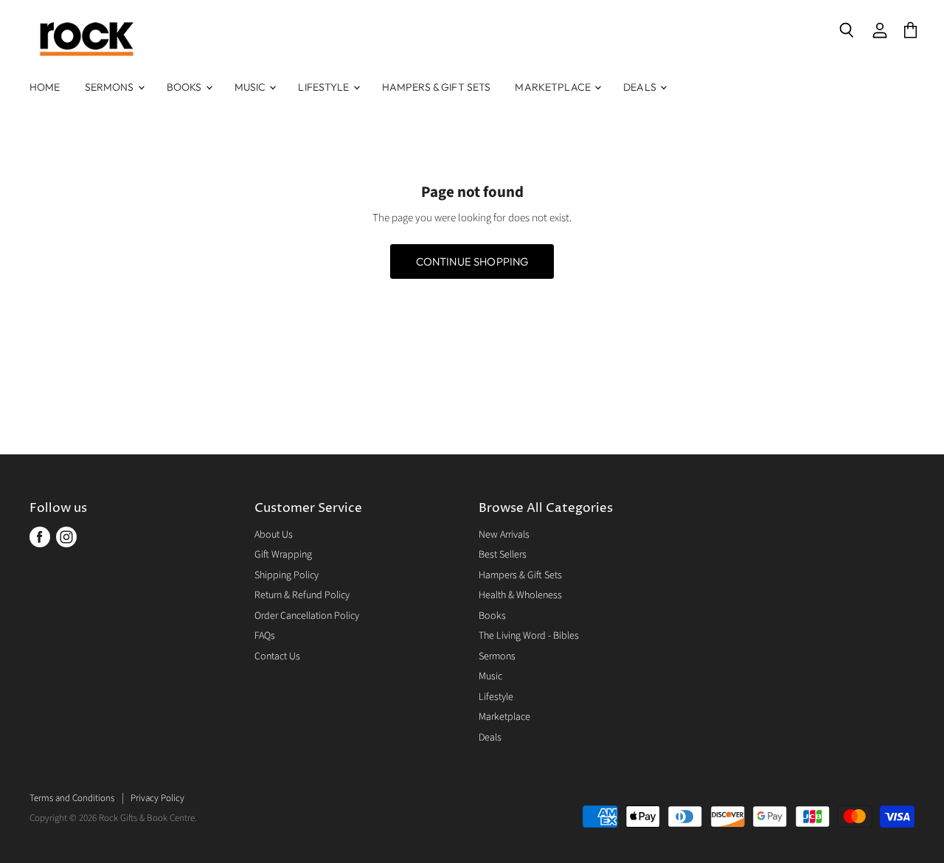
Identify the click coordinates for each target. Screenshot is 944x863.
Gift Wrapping (283, 554)
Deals (641, 87)
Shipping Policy (286, 575)
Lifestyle (324, 87)
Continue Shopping (472, 261)
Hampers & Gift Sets (436, 87)
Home (45, 87)
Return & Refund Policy (302, 595)
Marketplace (554, 87)
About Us (273, 534)
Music (251, 87)
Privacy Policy (157, 798)
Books (185, 87)
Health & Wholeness (520, 595)
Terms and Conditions (72, 798)
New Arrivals (504, 534)
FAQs (264, 635)
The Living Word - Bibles (529, 635)
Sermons (110, 87)
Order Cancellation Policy (306, 616)
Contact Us (277, 656)
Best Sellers (503, 554)
